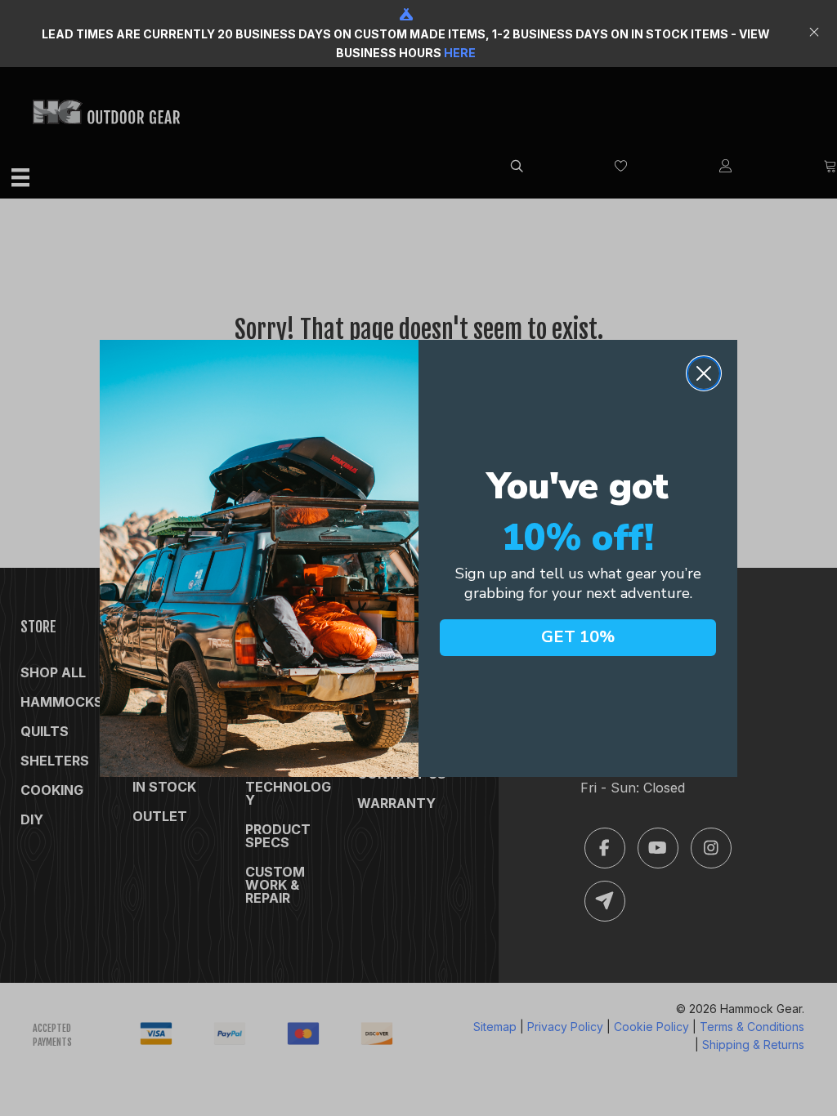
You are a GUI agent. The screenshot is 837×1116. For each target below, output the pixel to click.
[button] (816, 33)
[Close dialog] (704, 373)
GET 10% (578, 637)
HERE (460, 53)
